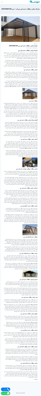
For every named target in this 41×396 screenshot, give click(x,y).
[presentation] (20, 29)
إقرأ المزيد (35, 379)
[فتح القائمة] (2, 2)
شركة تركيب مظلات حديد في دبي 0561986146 (23, 46)
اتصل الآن (5, 389)
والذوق (28, 83)
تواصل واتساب (4, 393)
